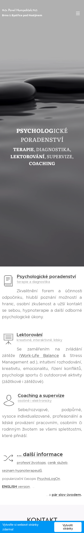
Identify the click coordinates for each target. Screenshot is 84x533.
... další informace (40, 454)
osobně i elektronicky (35, 401)
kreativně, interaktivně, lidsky (39, 340)
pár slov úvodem (66, 494)
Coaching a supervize (41, 395)
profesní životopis (31, 462)
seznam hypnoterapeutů (22, 470)
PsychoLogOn (48, 478)
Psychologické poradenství (46, 276)
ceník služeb (57, 462)
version (16, 486)
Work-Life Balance (39, 355)
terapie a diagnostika (33, 282)
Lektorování (29, 334)
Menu (78, 13)
